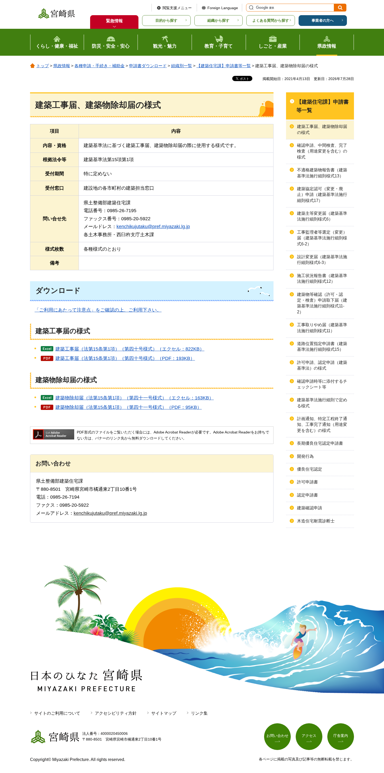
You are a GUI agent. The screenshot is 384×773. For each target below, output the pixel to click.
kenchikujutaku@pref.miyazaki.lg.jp (153, 226)
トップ (42, 66)
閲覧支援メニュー (177, 8)
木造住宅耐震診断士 (316, 521)
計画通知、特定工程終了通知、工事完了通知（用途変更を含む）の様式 (322, 424)
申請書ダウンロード (148, 66)
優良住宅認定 (309, 469)
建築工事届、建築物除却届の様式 (322, 129)
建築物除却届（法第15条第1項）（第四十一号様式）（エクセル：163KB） (134, 397)
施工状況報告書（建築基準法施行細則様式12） (322, 278)
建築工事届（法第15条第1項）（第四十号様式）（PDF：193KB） (125, 358)
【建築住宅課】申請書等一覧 (223, 66)
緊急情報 (114, 21)
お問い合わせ (277, 735)
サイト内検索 (250, 7)
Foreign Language (222, 8)
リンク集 (199, 713)
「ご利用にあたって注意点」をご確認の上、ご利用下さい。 (97, 310)
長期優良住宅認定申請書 (320, 443)
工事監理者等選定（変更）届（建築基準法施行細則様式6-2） (322, 238)
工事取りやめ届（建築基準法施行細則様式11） (322, 328)
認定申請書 (307, 495)
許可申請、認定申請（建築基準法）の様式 (322, 365)
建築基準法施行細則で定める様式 (322, 403)
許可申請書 (307, 482)
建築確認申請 (309, 508)
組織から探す (218, 20)
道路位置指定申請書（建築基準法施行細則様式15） (322, 346)
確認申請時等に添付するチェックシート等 (322, 384)
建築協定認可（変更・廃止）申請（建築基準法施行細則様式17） (322, 195)
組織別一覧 (181, 66)
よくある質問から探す (270, 20)
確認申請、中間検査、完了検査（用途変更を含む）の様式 (322, 151)
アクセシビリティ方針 (116, 713)
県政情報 (61, 66)
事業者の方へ (323, 20)
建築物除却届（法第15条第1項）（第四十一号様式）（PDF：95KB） (128, 407)
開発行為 (305, 456)
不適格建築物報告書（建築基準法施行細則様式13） (322, 173)
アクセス (309, 735)
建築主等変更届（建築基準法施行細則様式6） (322, 216)
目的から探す (166, 20)
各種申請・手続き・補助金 (99, 66)
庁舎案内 (340, 735)
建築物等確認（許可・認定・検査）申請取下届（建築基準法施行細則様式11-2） (322, 303)
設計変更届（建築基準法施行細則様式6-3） (322, 260)
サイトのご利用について (57, 713)
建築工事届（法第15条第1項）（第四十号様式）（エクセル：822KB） (129, 349)
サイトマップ (163, 713)
